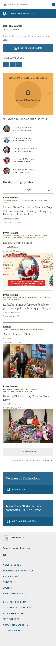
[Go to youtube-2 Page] (5, 554)
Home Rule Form (13, 613)
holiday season (11, 236)
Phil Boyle (7, 339)
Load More (26, 451)
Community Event (20, 238)
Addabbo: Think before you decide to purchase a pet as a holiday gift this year (28, 306)
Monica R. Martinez (24, 159)
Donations (8, 330)
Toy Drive (8, 389)
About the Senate (14, 594)
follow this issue (22, 13)
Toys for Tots (26, 200)
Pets (41, 298)
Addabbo (16, 300)
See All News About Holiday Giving (30, 461)
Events (7, 588)
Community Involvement (27, 389)
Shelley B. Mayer (22, 127)
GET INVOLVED (11, 631)
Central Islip (37, 238)
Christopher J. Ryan (24, 169)
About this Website (15, 625)
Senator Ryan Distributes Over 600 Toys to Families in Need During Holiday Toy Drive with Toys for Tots (27, 211)
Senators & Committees (18, 571)
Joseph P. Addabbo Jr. (25, 148)
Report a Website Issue (18, 608)
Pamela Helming (22, 138)
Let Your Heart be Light (17, 243)
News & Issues (12, 565)
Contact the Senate (16, 602)
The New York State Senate (17, 4)
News (28, 190)
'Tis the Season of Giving (18, 334)
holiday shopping (28, 298)
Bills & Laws (11, 577)
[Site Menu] (53, 4)
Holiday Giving (10, 200)
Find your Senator (30, 48)
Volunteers (9, 391)
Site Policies (11, 619)
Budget (7, 582)
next (49, 94)
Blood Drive (21, 330)
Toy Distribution (29, 236)
